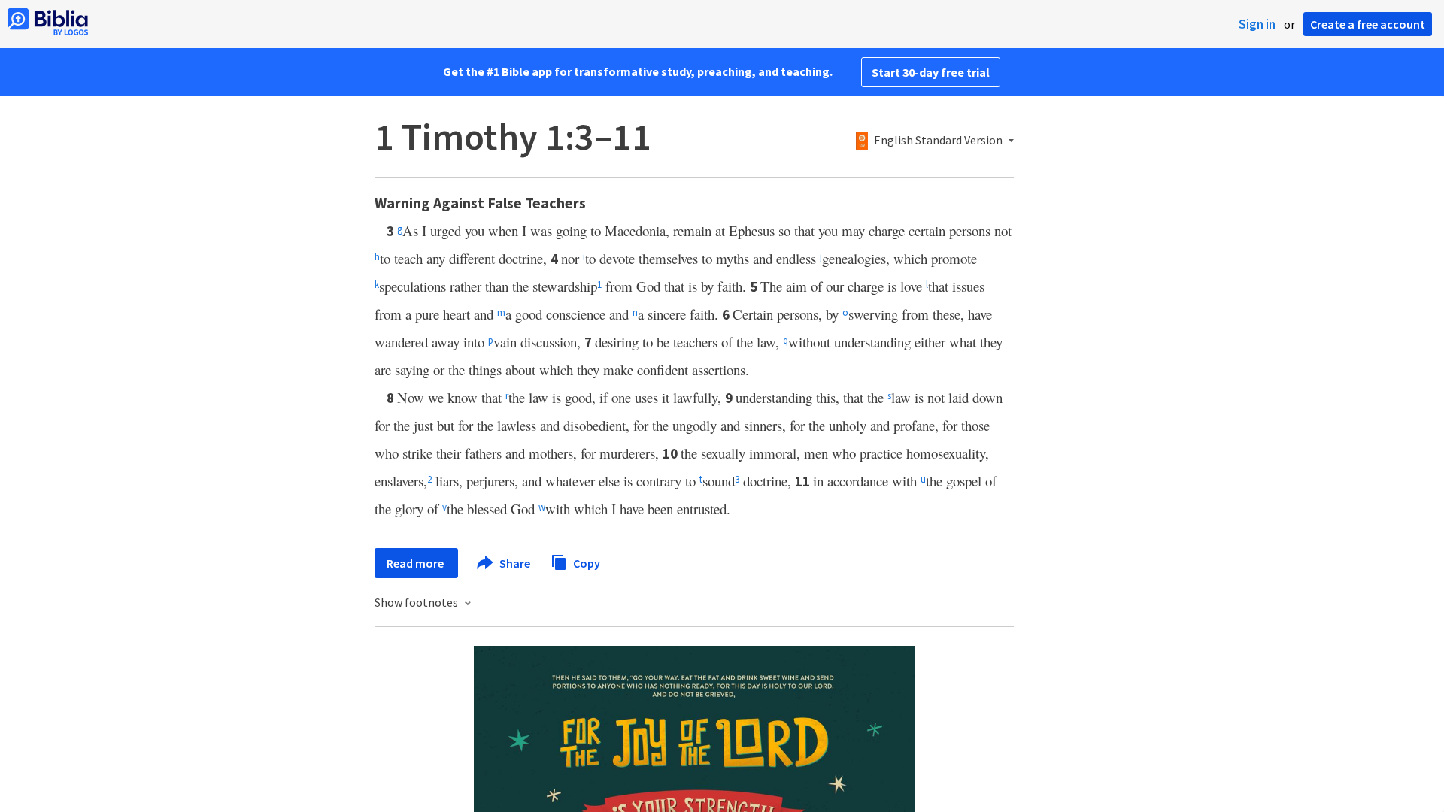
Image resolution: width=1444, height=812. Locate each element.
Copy (585, 562)
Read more (416, 563)
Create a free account (1367, 24)
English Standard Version (938, 140)
